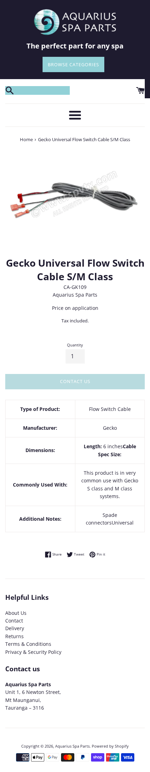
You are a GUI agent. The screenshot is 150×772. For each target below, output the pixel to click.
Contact (14, 620)
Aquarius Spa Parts (72, 746)
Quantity (75, 344)
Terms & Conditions (28, 644)
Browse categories (73, 64)
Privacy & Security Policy (33, 652)
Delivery (14, 628)
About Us (16, 613)
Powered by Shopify (110, 746)
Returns (14, 636)
